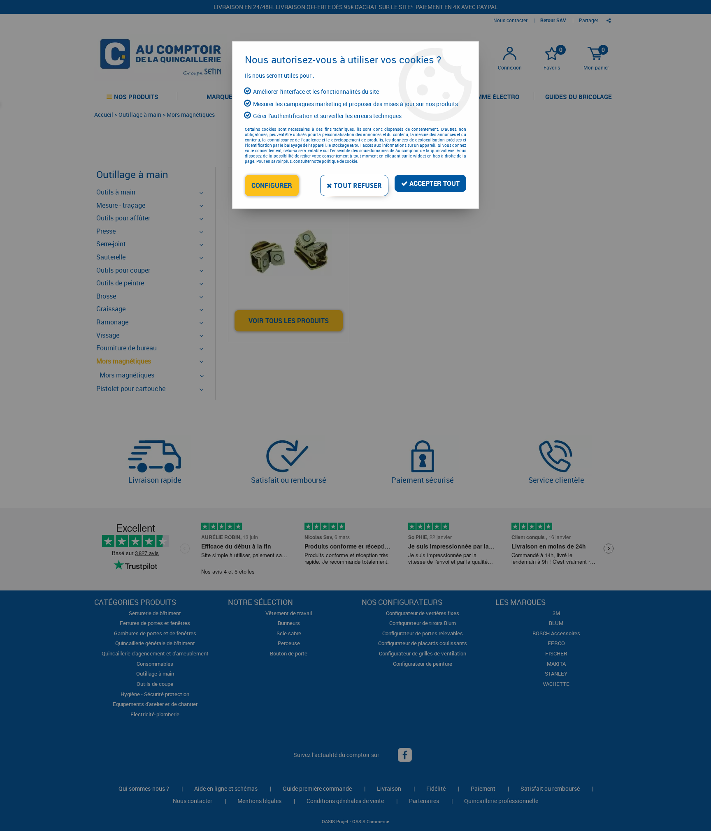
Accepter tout (434, 183)
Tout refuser (357, 185)
